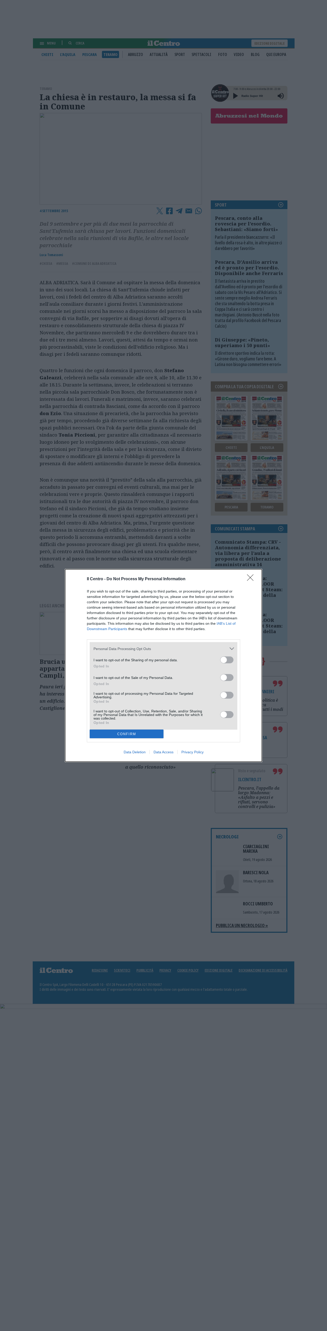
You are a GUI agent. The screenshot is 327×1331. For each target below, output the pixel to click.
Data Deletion (135, 752)
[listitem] (163, 648)
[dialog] (163, 665)
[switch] (226, 659)
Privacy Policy (192, 752)
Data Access (163, 752)
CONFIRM (126, 734)
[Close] (252, 579)
